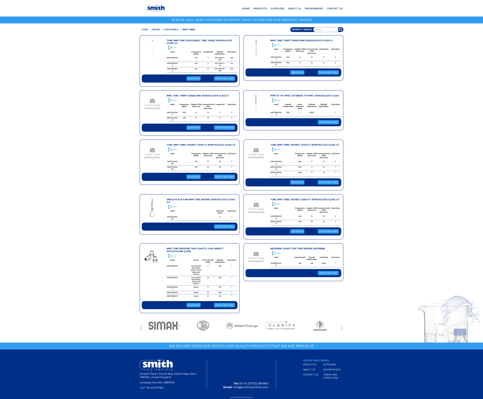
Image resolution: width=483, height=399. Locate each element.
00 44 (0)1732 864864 (253, 383)
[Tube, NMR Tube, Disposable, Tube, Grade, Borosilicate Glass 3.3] (152, 48)
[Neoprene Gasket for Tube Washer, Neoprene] (256, 256)
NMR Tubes (189, 29)
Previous (142, 328)
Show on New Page (224, 78)
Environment (314, 8)
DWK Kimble (171, 29)
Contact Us (335, 8)
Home (246, 8)
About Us (294, 8)
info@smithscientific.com (250, 387)
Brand (156, 29)
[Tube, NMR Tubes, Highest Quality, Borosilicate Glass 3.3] (152, 153)
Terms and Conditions (330, 376)
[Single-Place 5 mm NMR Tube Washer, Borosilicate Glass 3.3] (152, 207)
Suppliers (277, 8)
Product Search (302, 29)
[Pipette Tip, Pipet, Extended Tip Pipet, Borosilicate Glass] (256, 103)
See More (192, 78)
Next (340, 328)
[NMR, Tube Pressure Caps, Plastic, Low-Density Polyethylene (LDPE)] (152, 256)
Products (260, 8)
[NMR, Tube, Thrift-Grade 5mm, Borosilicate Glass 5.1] (256, 48)
